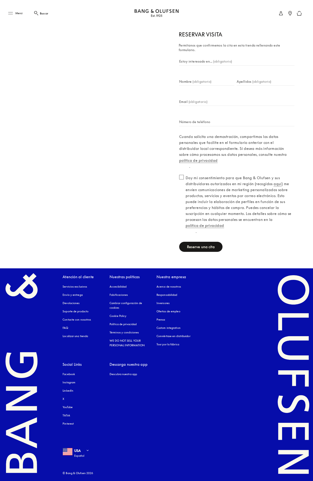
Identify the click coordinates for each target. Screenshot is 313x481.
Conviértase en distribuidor (173, 336)
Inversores (163, 303)
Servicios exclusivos (75, 286)
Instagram (69, 382)
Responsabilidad (166, 295)
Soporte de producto (75, 311)
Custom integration (168, 328)
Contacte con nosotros (77, 319)
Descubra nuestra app (123, 374)
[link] (281, 13)
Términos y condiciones (124, 332)
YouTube (68, 407)
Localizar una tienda (75, 336)
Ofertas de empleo (168, 311)
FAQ (65, 328)
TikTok (66, 415)
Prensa (160, 319)
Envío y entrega (73, 295)
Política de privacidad (123, 324)
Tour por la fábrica (167, 344)
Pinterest (68, 423)
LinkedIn (68, 390)
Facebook (69, 374)
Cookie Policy (118, 316)
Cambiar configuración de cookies (126, 305)
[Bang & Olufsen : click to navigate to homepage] (156, 13)
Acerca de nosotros (168, 286)
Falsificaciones (119, 295)
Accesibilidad (118, 286)
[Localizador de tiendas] (290, 13)
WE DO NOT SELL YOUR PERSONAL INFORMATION (127, 343)
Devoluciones (71, 303)
